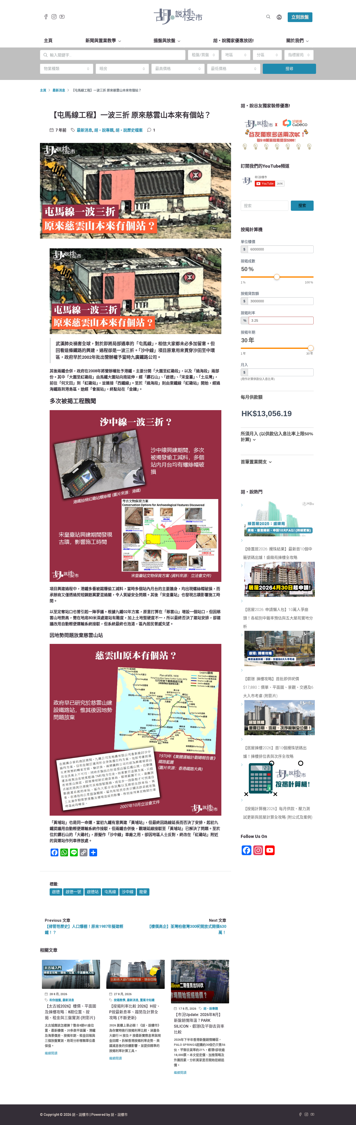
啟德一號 (73, 892)
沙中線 (127, 892)
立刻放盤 (300, 17)
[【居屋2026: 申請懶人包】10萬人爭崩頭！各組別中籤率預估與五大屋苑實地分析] (242, 601)
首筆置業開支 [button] (254, 462)
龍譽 (143, 892)
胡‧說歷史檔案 (129, 130)
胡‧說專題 (104, 130)
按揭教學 (119, 1000)
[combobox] (203, 55)
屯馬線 (110, 892)
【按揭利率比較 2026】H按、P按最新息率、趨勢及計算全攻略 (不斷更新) (134, 1012)
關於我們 (295, 40)
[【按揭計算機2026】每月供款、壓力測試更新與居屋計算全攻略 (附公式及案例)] (242, 800)
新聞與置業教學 (100, 40)
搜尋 (289, 68)
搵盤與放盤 (164, 40)
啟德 (56, 892)
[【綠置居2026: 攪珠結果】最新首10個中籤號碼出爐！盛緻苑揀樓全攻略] (242, 540)
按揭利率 (248, 313)
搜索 (302, 205)
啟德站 (93, 892)
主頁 (48, 40)
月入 (244, 365)
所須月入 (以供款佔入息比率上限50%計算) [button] (277, 436)
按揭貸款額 (250, 293)
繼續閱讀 (51, 1053)
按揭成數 (248, 261)
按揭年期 (248, 332)
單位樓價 (248, 242)
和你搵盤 (55, 1000)
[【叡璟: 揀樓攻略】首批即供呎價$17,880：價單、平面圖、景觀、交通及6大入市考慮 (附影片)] (242, 670)
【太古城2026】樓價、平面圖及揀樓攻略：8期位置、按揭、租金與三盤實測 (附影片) (70, 1012)
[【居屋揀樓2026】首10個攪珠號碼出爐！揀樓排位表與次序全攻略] (242, 739)
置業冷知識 (147, 1000)
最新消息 (59, 90)
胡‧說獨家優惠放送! (233, 40)
